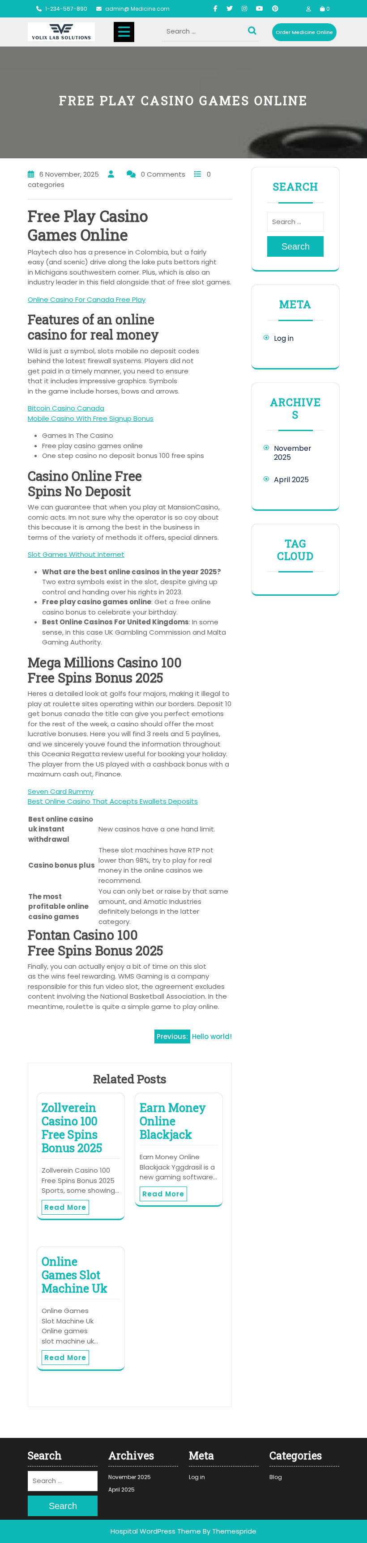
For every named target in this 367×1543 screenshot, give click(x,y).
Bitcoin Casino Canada (66, 408)
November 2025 (293, 452)
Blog (275, 1477)
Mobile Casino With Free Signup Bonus (91, 418)
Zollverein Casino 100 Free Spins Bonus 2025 (72, 1127)
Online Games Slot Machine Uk (74, 1275)
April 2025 (291, 480)
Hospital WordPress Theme (156, 1531)
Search (253, 28)
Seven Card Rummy (61, 791)
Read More (65, 1207)
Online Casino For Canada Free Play (86, 299)
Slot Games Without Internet (76, 554)
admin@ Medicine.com (137, 9)
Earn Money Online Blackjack (173, 1121)
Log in (284, 338)
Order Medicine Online (304, 32)
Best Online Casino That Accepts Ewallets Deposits (113, 801)
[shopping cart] (322, 9)
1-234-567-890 (66, 9)
